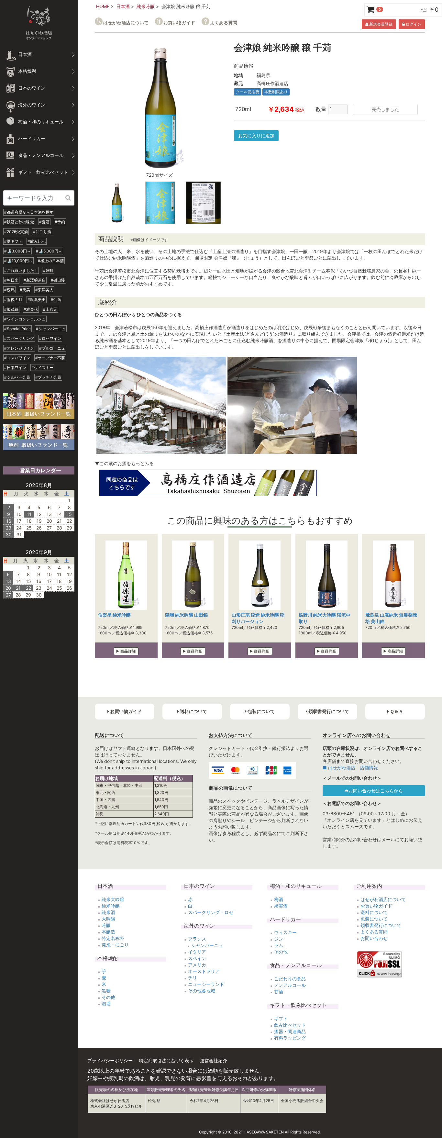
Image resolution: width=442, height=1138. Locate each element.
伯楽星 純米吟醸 (114, 615)
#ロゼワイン (50, 338)
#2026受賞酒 (16, 231)
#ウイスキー (42, 367)
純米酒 (108, 912)
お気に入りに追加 (256, 135)
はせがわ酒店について (126, 22)
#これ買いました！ (21, 270)
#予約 (60, 221)
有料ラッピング (290, 1038)
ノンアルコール (290, 985)
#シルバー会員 (17, 377)
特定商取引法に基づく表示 (166, 1060)
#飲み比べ (37, 241)
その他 (108, 997)
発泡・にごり (115, 944)
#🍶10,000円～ (18, 260)
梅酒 (278, 899)
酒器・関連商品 (290, 1031)
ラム (278, 945)
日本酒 (123, 6)
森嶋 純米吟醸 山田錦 (186, 615)
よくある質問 (223, 22)
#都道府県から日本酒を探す (28, 212)
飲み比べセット (290, 1025)
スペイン (197, 958)
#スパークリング (19, 338)
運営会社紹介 (213, 1060)
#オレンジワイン (19, 348)
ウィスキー (285, 932)
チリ (192, 977)
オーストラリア (204, 971)
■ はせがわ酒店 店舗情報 (350, 767)
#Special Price (17, 328)
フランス (197, 939)
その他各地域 (201, 990)
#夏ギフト (13, 241)
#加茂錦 (11, 309)
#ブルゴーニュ (52, 348)
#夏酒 (44, 221)
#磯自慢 (58, 280)
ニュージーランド (206, 984)
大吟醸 (108, 918)
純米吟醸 (146, 6)
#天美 (25, 289)
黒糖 (106, 990)
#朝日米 (11, 280)
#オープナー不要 (50, 357)
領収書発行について (380, 925)
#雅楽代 (31, 309)
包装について (374, 918)
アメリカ (197, 964)
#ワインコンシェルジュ (25, 319)
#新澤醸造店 (35, 280)
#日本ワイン (15, 367)
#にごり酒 (42, 231)
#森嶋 (9, 289)
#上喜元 (50, 309)
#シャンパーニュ (51, 328)
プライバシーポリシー (110, 1060)
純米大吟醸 (113, 899)
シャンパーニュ (207, 945)
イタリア (197, 951)
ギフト (281, 1018)
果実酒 (281, 906)
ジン (278, 939)
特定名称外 (113, 938)
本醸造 (108, 931)
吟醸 (106, 925)
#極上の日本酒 (51, 260)
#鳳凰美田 (37, 299)
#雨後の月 (13, 299)
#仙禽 (56, 299)
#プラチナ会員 (48, 377)
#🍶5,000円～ (49, 251)
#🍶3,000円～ (17, 251)
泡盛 (106, 1003)
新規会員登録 (380, 24)
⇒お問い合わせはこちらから (373, 790)
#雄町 (48, 270)
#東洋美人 (44, 289)
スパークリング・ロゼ (210, 912)
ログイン (413, 24)
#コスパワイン (17, 357)
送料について (374, 912)
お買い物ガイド (179, 22)
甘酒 (278, 991)
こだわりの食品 (290, 978)
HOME (102, 6)
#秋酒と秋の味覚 (19, 221)
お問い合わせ (374, 938)
